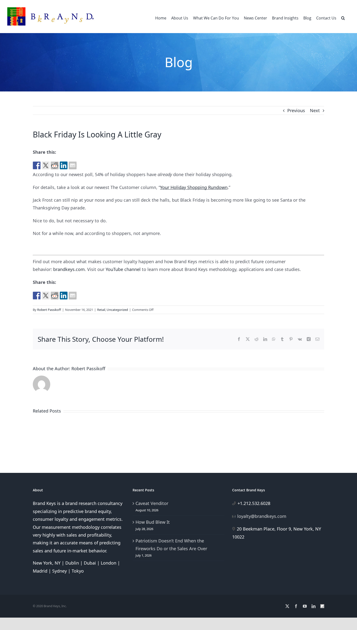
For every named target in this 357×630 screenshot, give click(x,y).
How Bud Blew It (153, 522)
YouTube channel (123, 269)
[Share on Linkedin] (64, 165)
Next (315, 110)
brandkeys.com (69, 269)
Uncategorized (117, 309)
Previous (296, 110)
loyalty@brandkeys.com (261, 516)
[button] (343, 17)
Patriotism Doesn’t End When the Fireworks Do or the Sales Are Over (171, 544)
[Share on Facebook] (37, 165)
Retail (101, 309)
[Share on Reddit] (55, 165)
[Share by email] (72, 165)
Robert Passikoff (49, 309)
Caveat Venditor (152, 503)
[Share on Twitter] (46, 165)
